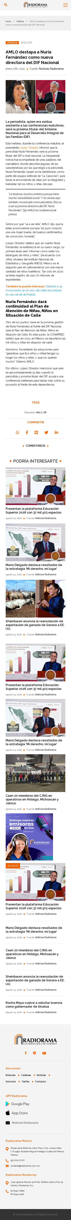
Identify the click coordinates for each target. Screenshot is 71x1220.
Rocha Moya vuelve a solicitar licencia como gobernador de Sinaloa (34, 1004)
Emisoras (11, 1075)
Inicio (8, 21)
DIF (45, 412)
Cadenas (26, 1075)
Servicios (11, 1081)
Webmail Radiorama (25, 1122)
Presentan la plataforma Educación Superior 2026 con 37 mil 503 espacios (33, 510)
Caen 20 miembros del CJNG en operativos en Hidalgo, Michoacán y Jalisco (32, 799)
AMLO (39, 412)
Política (20, 21)
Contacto (40, 1081)
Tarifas (25, 1081)
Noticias (41, 1075)
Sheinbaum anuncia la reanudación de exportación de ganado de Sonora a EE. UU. (35, 625)
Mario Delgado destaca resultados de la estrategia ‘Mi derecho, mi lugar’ (34, 567)
